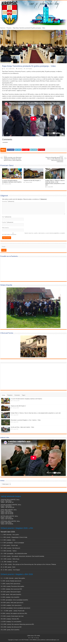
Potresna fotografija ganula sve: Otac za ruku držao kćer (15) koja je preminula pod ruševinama (54, 159)
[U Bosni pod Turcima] (33, 346)
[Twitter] (32, 638)
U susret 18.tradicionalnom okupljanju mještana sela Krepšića (11, 181)
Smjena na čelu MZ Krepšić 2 (32, 180)
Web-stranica (5, 227)
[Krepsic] (33, 12)
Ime (6, 216)
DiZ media (37, 635)
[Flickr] (34, 638)
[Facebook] (31, 638)
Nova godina (16, 534)
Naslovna (2, 28)
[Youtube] (38, 638)
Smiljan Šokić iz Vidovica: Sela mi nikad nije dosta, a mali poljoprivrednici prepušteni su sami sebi (55, 183)
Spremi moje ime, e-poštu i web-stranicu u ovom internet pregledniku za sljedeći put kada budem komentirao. (33, 233)
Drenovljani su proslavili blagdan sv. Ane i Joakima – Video (26, 420)
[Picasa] (36, 638)
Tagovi (23, 395)
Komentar (8, 201)
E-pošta (7, 222)
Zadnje (3, 395)
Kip (4, 68)
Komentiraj (20, 68)
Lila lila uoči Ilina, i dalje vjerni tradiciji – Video (22, 427)
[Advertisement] (14, 376)
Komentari (17, 395)
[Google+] (29, 638)
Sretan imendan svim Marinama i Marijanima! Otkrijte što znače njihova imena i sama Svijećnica (12, 158)
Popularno (9, 395)
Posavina (9, 28)
